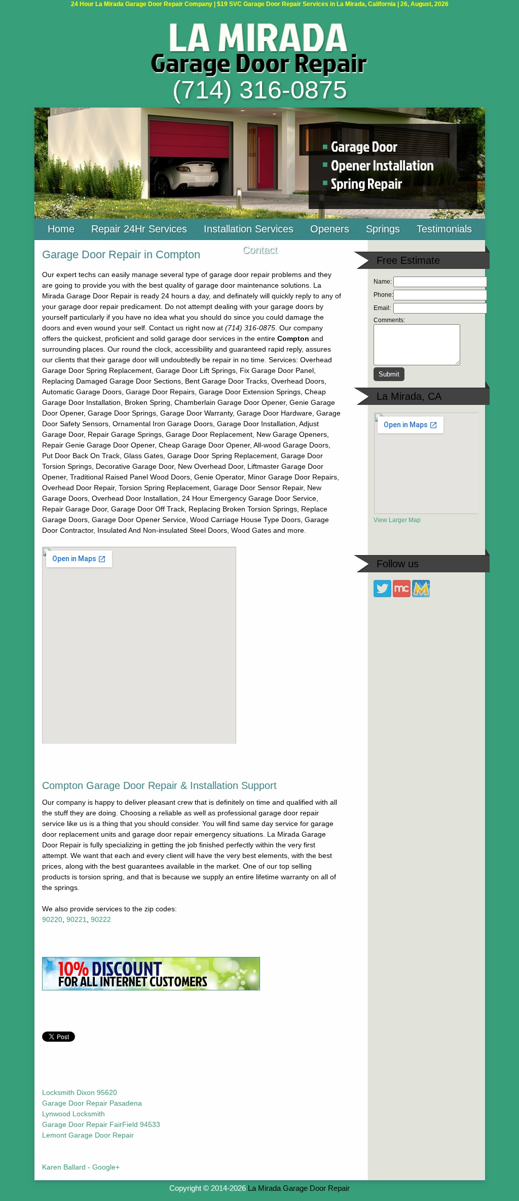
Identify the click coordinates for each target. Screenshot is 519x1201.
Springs (383, 228)
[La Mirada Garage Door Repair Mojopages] (421, 595)
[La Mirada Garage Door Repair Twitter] (382, 595)
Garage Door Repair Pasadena (92, 1103)
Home (61, 228)
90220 (52, 919)
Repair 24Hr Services (139, 228)
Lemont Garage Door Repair (88, 1135)
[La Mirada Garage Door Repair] (259, 75)
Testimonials (444, 228)
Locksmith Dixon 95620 (79, 1092)
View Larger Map (397, 520)
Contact (259, 249)
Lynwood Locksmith (73, 1114)
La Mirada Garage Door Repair (299, 1188)
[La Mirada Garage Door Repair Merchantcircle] (402, 595)
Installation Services (248, 228)
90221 (76, 919)
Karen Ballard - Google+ (81, 1167)
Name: (383, 281)
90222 (101, 919)
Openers (329, 228)
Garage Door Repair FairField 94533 (101, 1124)
